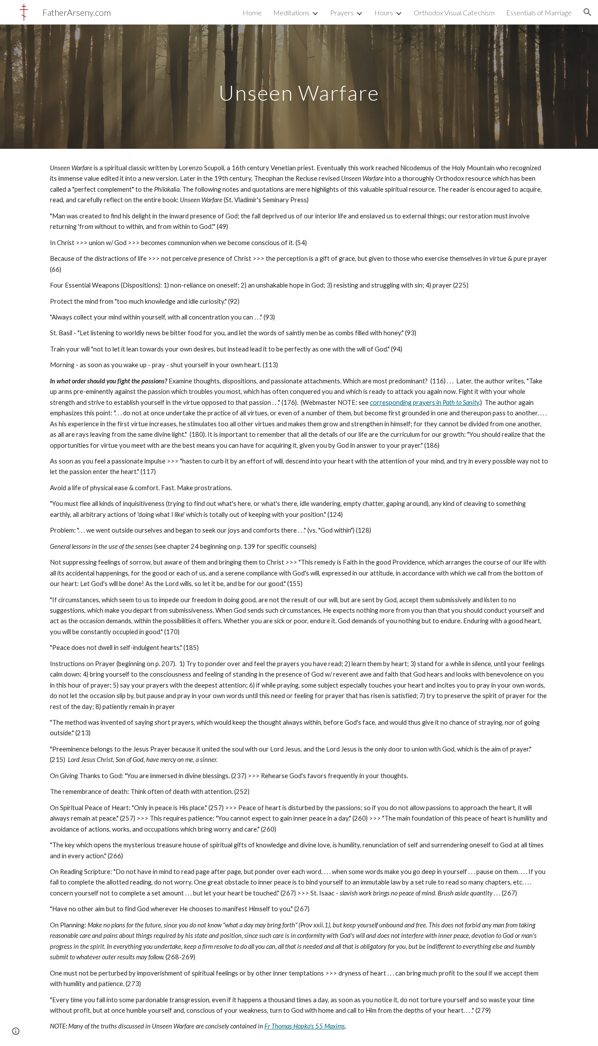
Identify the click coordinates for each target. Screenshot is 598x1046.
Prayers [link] (342, 12)
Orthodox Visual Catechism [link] (454, 12)
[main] (299, 86)
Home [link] (252, 12)
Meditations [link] (291, 12)
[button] (587, 12)
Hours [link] (383, 12)
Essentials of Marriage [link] (539, 12)
